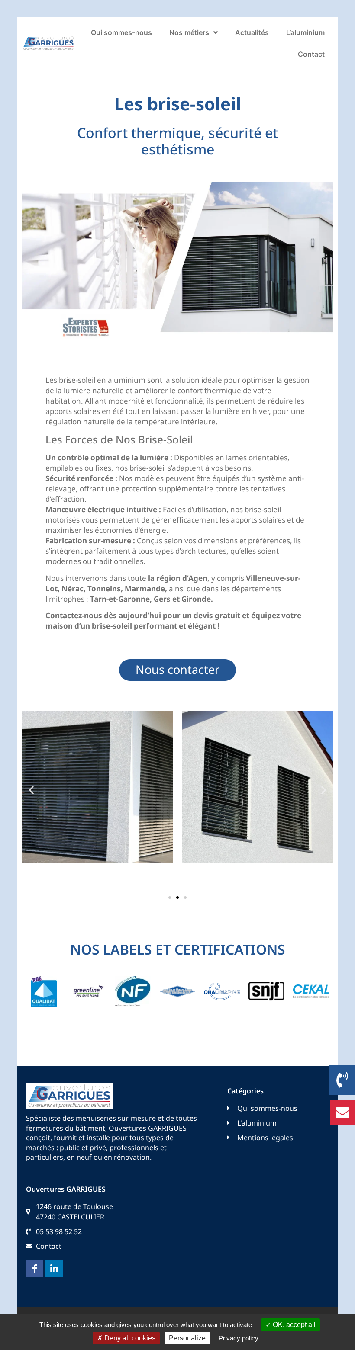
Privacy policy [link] (238, 1338)
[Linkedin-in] (54, 1268)
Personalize (187, 1338)
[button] (31, 790)
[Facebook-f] (34, 1268)
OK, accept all (293, 1324)
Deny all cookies (129, 1338)
